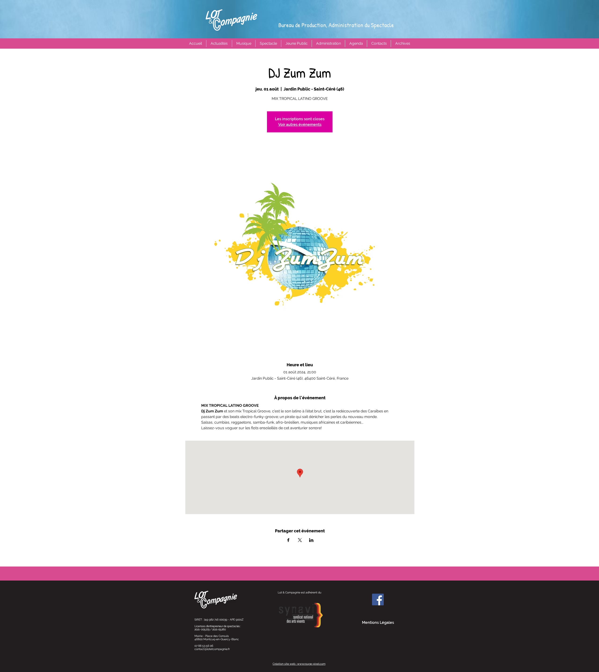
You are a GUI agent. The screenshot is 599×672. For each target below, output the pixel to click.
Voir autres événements (299, 124)
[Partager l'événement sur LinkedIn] (311, 540)
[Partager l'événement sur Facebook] (288, 540)
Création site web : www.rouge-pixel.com (299, 663)
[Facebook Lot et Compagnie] (378, 599)
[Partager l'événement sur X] (300, 540)
